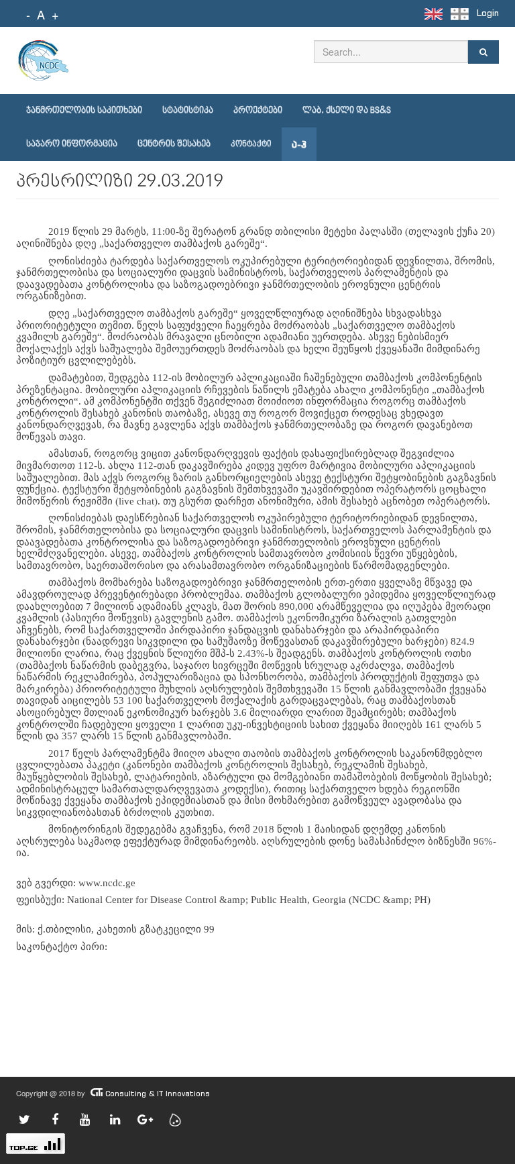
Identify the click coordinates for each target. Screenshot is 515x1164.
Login (488, 13)
